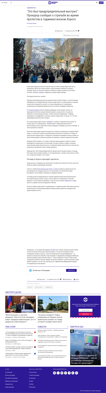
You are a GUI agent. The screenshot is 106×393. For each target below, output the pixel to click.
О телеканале (8, 372)
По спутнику (32, 378)
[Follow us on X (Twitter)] (58, 373)
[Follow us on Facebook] (54, 373)
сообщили (49, 122)
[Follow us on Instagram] (65, 373)
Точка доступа (33, 372)
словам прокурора (34, 110)
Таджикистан (31, 8)
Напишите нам (9, 384)
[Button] (59, 31)
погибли (53, 250)
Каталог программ (10, 375)
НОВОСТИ (42, 327)
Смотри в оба (76, 327)
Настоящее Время (31, 23)
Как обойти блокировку (11, 378)
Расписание (32, 387)
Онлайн (31, 381)
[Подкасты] (76, 373)
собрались (67, 180)
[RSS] (72, 373)
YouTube (31, 384)
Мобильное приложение (11, 381)
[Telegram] (96, 2)
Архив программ (9, 387)
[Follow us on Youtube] (61, 373)
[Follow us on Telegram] (69, 373)
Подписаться (71, 270)
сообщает (42, 92)
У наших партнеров (34, 375)
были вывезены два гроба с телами (47, 169)
